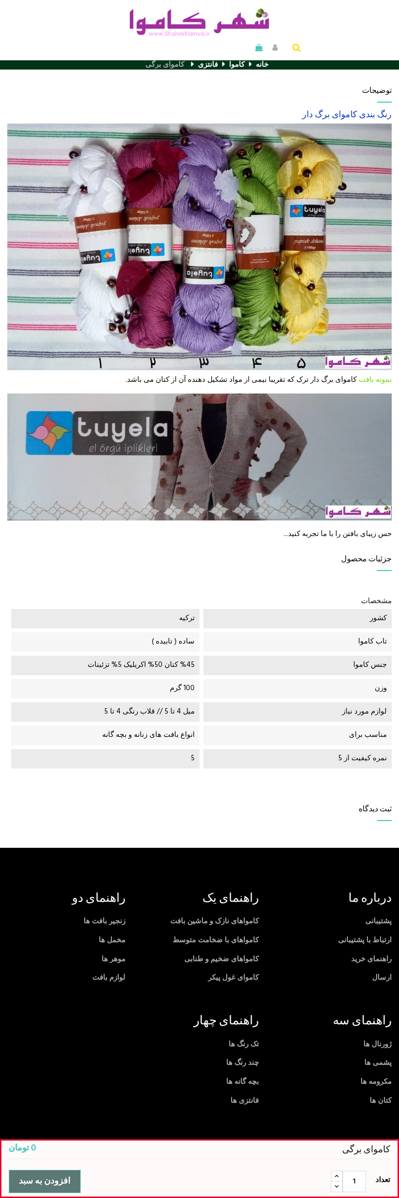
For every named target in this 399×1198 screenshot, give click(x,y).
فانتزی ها (245, 1101)
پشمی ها (378, 1063)
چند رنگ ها (242, 1063)
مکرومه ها (376, 1082)
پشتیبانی (378, 921)
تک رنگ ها (244, 1044)
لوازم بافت (109, 977)
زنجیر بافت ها (105, 921)
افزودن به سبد (45, 1181)
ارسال (382, 977)
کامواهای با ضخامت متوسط (216, 940)
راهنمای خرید (371, 959)
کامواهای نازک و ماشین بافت (214, 921)
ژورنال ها (377, 1044)
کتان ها (381, 1101)
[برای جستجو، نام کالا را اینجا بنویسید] (296, 48)
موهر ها (114, 959)
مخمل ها (112, 940)
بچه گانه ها (242, 1082)
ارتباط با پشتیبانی (365, 940)
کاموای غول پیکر (233, 977)
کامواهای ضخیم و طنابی (221, 959)
